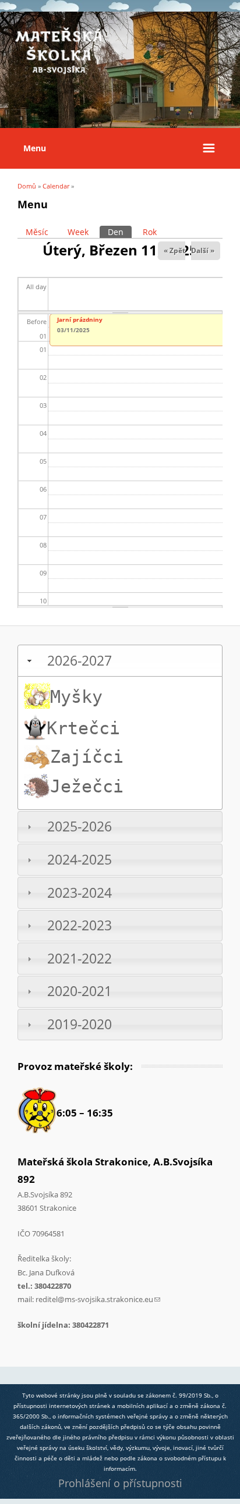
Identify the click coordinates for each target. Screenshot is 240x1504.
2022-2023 (79, 925)
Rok (150, 231)
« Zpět (174, 250)
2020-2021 (79, 991)
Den (120, 231)
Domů (26, 186)
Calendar (56, 186)
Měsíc (37, 231)
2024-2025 (79, 860)
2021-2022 (79, 959)
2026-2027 (79, 661)
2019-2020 (79, 1024)
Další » (202, 250)
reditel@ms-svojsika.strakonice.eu (98, 1299)
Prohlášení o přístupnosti (120, 1483)
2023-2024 (79, 893)
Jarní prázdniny (80, 319)
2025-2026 (79, 826)
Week (78, 231)
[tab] (120, 661)
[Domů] (58, 72)
